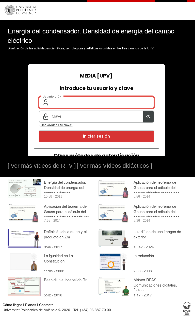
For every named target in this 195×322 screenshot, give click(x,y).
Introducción (144, 255)
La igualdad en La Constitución (58, 258)
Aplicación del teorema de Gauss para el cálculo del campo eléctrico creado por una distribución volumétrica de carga (157, 192)
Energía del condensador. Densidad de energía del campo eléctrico (65, 187)
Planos (30, 305)
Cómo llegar (12, 305)
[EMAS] (187, 315)
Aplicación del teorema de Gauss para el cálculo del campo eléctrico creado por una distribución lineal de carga (66, 216)
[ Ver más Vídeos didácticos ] (114, 165)
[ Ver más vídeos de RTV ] (42, 165)
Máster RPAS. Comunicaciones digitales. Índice (155, 285)
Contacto (46, 305)
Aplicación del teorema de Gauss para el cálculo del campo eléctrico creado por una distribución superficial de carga (156, 216)
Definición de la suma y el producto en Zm (65, 234)
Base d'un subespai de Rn (65, 279)
